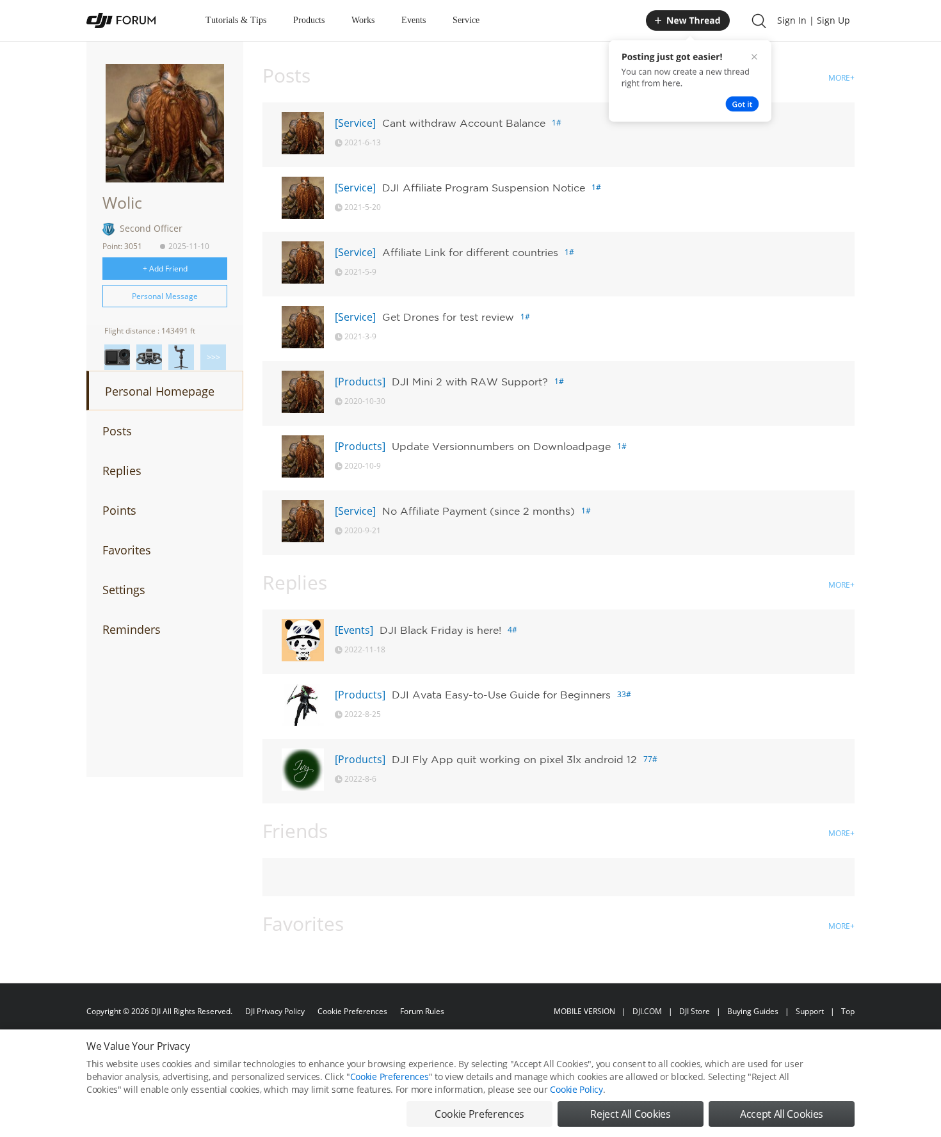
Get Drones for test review (448, 317)
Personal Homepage (159, 391)
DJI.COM (647, 1011)
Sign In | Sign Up (813, 20)
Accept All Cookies (781, 1114)
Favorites (126, 550)
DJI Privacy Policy (275, 1011)
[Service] (355, 123)
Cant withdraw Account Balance (463, 123)
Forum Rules (422, 1011)
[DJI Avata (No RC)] (149, 357)
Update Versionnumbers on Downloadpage (501, 446)
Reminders (131, 629)
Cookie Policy (576, 1089)
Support (810, 1011)
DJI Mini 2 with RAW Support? (470, 381)
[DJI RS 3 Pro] (181, 357)
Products (309, 20)
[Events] (354, 630)
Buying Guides (752, 1011)
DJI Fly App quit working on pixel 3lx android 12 (514, 759)
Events (413, 20)
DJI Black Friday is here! (440, 630)
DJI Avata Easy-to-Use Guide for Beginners (501, 694)
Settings (123, 589)
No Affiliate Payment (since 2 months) (478, 511)
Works (362, 20)
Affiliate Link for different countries (470, 252)
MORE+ (841, 77)
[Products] (360, 382)
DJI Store (694, 1011)
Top (848, 1011)
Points (119, 510)
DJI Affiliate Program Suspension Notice (483, 187)
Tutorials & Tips (235, 20)
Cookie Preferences (352, 1011)
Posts (117, 431)
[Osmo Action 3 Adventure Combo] (117, 357)
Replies (121, 470)
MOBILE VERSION (584, 1011)
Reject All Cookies (630, 1114)
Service (466, 20)
